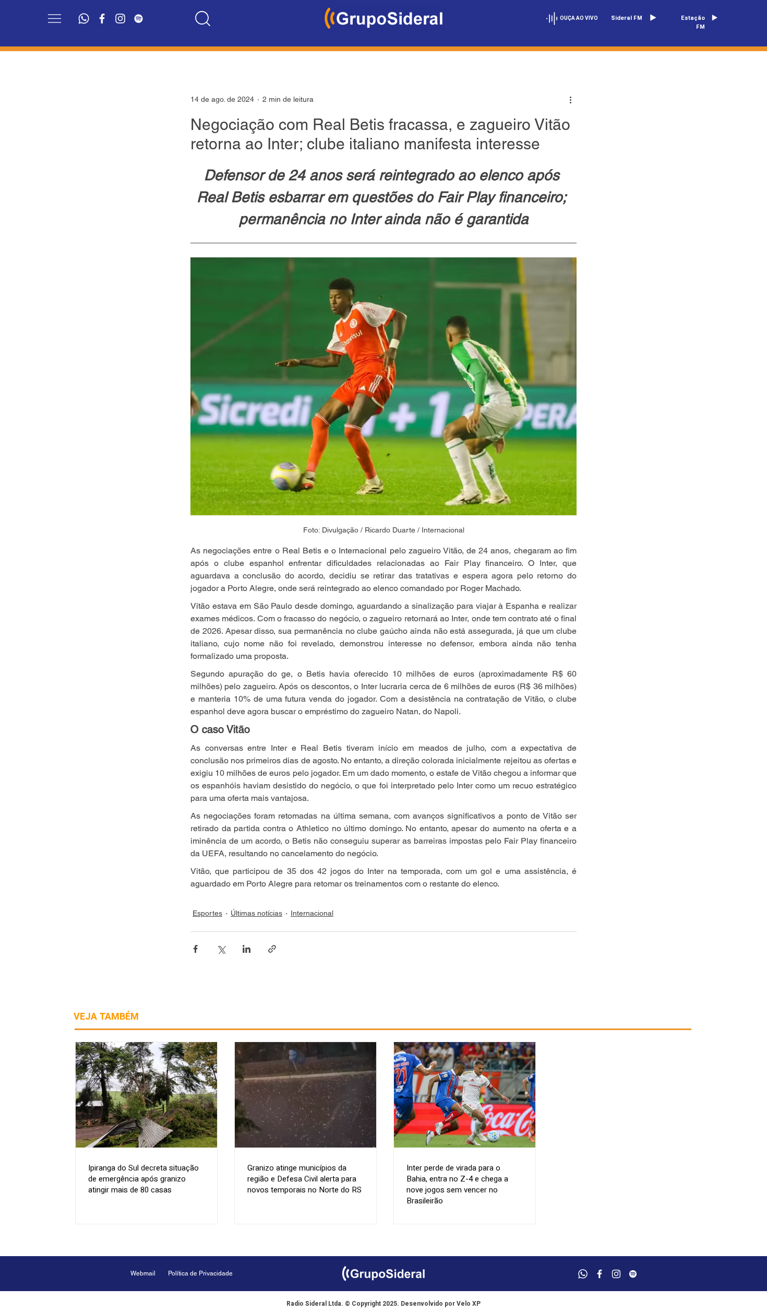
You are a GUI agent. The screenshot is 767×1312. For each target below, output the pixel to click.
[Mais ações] (570, 99)
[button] (54, 18)
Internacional (312, 913)
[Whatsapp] (83, 18)
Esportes (207, 913)
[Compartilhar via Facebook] (195, 949)
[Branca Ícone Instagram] (120, 18)
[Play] (652, 17)
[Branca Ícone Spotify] (138, 18)
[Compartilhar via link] (272, 949)
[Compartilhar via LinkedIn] (246, 949)
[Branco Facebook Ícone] (102, 18)
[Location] (203, 18)
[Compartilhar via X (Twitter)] (221, 949)
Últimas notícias (256, 913)
